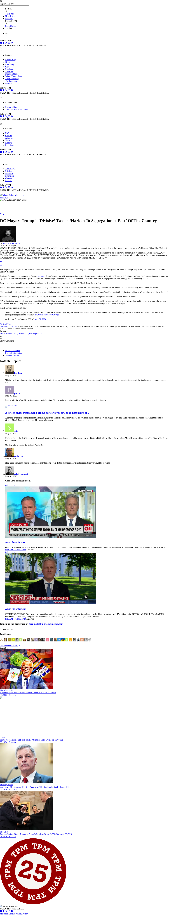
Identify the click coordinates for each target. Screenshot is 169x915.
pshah (17, 393)
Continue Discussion (9, 645)
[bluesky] (1, 43)
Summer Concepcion (11, 243)
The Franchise (11, 81)
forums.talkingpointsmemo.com (46, 623)
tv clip (26, 333)
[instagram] (9, 43)
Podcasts (9, 18)
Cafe (7, 67)
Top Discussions (12, 355)
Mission (8, 171)
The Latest (9, 14)
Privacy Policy (22, 914)
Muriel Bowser (6, 333)
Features (8, 83)
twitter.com (10, 485)
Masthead (9, 173)
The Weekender (11, 78)
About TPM (10, 169)
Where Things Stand (13, 76)
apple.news (12, 405)
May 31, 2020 (40, 319)
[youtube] (12, 43)
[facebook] (4, 43)
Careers (8, 178)
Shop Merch (10, 26)
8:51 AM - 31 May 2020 (15, 550)
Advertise (9, 138)
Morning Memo (11, 74)
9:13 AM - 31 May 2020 (15, 619)
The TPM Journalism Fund (16, 109)
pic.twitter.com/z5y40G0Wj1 (47, 315)
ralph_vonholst (21, 474)
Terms (7, 140)
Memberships (11, 107)
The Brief (9, 71)
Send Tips (4, 197)
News (7, 62)
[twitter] (6, 911)
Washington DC (36, 333)
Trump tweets (18, 333)
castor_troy (19, 456)
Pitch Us (8, 180)
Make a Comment (12, 350)
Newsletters (10, 16)
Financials (9, 176)
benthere (18, 373)
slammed (41, 276)
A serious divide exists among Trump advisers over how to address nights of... (47, 412)
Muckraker (9, 69)
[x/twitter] (6, 43)
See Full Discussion (13, 353)
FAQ (7, 133)
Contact (8, 135)
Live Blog (9, 64)
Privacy (8, 143)
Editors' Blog (10, 60)
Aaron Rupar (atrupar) (15, 542)
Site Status (9, 145)
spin (16, 431)
